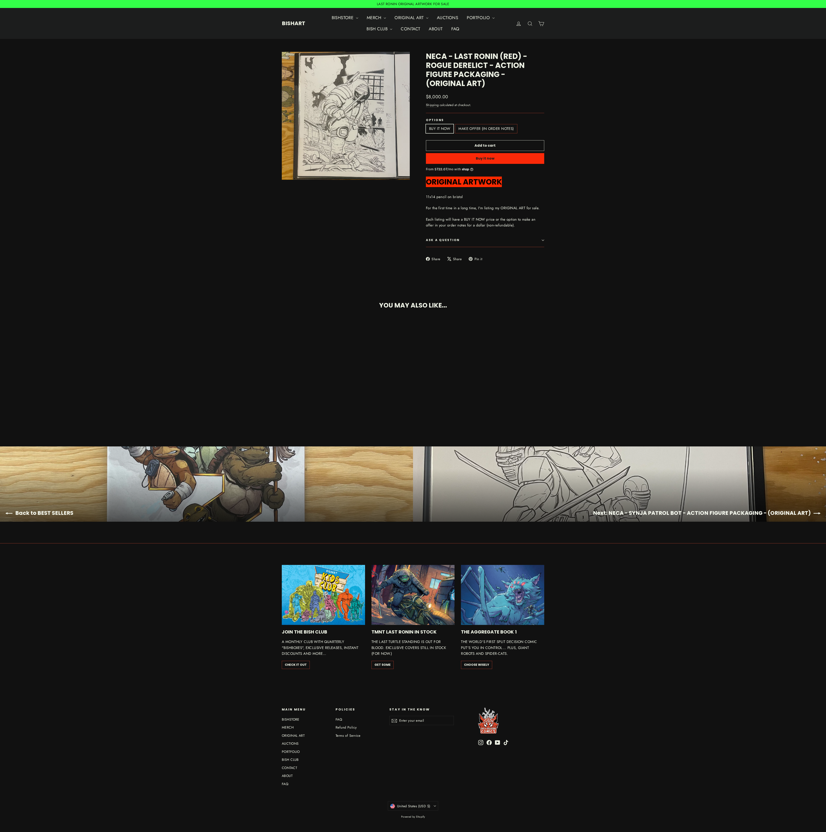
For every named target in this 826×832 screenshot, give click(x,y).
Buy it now (485, 158)
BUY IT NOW (439, 128)
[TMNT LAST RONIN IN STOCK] (413, 595)
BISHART (293, 23)
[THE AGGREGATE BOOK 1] (502, 595)
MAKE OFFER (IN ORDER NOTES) (486, 128)
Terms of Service (348, 735)
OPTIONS (435, 120)
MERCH (375, 18)
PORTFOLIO (479, 18)
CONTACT (410, 29)
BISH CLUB (378, 29)
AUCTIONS (447, 18)
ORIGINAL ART (410, 18)
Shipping (432, 105)
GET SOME (382, 665)
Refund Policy (346, 727)
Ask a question (443, 240)
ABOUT (435, 29)
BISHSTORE (343, 18)
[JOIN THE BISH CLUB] (323, 595)
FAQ (455, 29)
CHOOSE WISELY (476, 665)
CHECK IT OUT (296, 665)
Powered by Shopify (413, 817)
